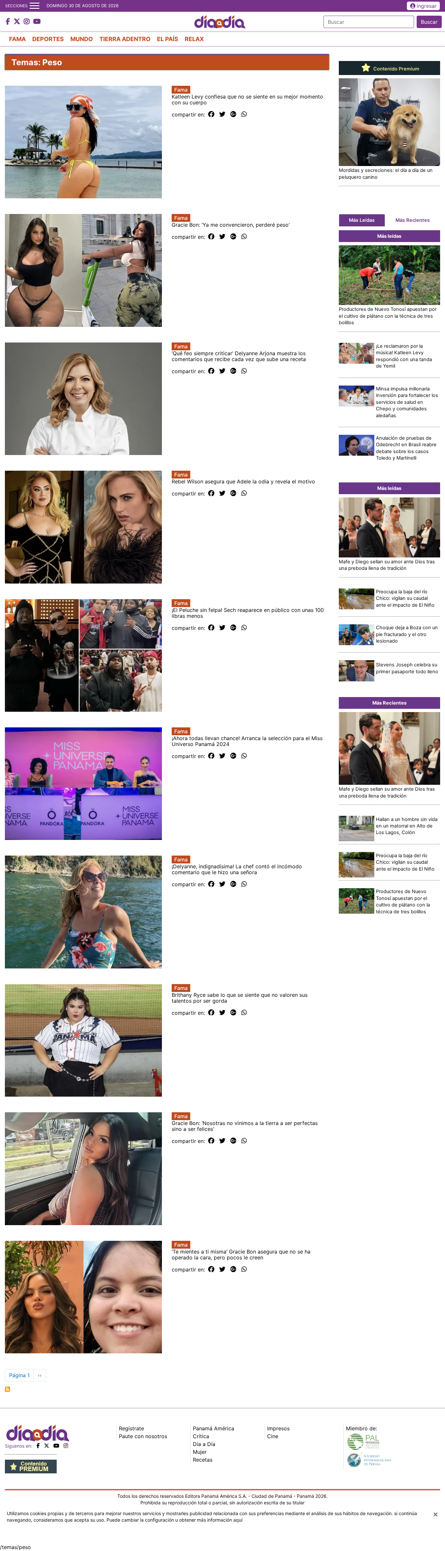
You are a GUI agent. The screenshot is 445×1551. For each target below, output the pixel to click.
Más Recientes (412, 220)
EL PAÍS (167, 39)
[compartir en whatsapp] (244, 114)
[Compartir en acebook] (211, 114)
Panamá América (213, 1428)
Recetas (202, 1459)
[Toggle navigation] (34, 6)
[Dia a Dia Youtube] (37, 22)
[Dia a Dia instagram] (27, 22)
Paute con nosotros (143, 1436)
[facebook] (38, 1445)
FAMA (17, 39)
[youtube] (56, 1445)
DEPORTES (48, 39)
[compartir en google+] (233, 114)
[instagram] (66, 1445)
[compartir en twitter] (222, 114)
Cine (272, 1436)
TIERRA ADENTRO (125, 39)
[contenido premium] (31, 1466)
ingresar (427, 6)
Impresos (278, 1428)
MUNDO (81, 39)
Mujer (200, 1452)
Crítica (201, 1436)
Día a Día (204, 1444)
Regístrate (131, 1428)
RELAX (194, 39)
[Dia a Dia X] (18, 22)
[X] (46, 1445)
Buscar (429, 22)
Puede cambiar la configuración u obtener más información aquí (174, 1520)
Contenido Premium (395, 69)
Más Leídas (362, 220)
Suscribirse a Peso (7, 1389)
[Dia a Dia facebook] (9, 22)
